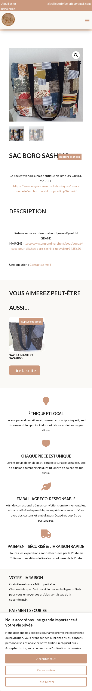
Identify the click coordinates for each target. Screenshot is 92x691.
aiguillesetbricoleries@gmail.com (69, 3)
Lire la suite (24, 370)
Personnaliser (46, 670)
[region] (46, 652)
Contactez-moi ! (40, 264)
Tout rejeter (46, 682)
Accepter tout (46, 658)
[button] (76, 55)
